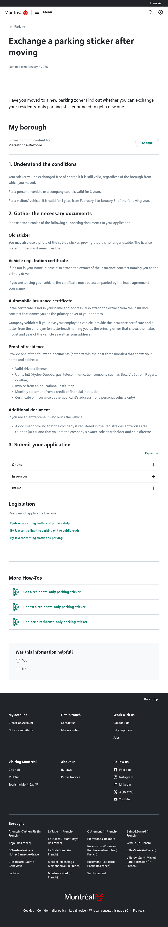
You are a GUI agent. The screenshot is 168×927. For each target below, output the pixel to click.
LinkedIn (125, 784)
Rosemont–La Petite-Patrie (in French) (101, 864)
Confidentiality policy (51, 910)
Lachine (14, 873)
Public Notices (70, 777)
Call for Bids (121, 723)
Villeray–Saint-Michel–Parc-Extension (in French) (142, 862)
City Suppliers (123, 730)
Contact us (68, 723)
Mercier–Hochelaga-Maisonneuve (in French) (64, 864)
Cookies (28, 910)
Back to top (151, 699)
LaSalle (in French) (60, 831)
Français (155, 3)
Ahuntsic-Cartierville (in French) (25, 833)
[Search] (151, 12)
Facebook (125, 769)
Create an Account (21, 723)
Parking (19, 26)
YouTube (125, 799)
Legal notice (77, 910)
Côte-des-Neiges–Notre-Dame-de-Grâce (24, 852)
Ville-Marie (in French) (141, 850)
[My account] (161, 12)
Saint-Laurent (96, 873)
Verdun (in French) (139, 843)
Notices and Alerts (21, 730)
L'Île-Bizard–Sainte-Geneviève (22, 864)
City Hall (14, 769)
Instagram (126, 777)
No (24, 669)
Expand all (152, 453)
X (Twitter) (126, 792)
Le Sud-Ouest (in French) (59, 852)
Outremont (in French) (102, 831)
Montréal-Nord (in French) (60, 875)
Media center (70, 730)
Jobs (117, 737)
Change (147, 142)
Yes (24, 661)
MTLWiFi (14, 777)
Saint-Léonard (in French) (138, 833)
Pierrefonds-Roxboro (101, 839)
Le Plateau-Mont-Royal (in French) (63, 841)
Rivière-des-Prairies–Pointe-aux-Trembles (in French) (103, 850)
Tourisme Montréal (21, 784)
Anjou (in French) (20, 843)
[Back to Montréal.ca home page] (16, 12)
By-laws (66, 769)
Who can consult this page (106, 910)
